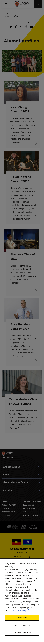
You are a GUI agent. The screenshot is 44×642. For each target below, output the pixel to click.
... (18, 13)
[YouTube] (31, 27)
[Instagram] (21, 27)
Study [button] (6, 474)
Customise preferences (22, 633)
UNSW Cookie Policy (19, 610)
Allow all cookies (22, 618)
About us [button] (8, 490)
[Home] (22, 4)
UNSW (6, 13)
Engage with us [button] (11, 466)
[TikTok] (26, 27)
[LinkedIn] (11, 27)
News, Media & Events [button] (15, 482)
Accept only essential (22, 625)
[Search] (38, 4)
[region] (22, 600)
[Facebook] (16, 27)
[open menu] (6, 4)
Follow (31, 23)
